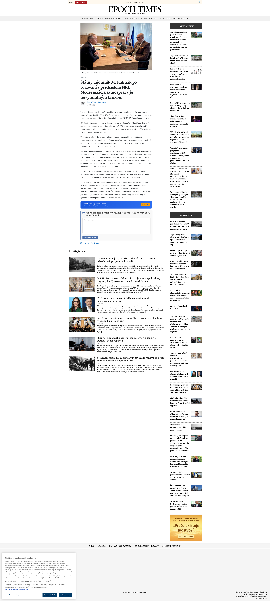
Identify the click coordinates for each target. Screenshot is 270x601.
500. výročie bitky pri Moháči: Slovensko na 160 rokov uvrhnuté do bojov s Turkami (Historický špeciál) (179, 137)
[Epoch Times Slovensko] (135, 14)
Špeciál (165, 19)
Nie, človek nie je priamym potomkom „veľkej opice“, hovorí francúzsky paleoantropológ (179, 74)
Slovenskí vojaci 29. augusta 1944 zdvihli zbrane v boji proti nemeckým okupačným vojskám (130, 359)
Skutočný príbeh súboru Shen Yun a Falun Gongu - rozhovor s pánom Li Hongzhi (179, 121)
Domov (85, 19)
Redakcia (101, 546)
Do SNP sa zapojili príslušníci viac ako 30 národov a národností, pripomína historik (126, 260)
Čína (99, 19)
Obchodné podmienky (171, 546)
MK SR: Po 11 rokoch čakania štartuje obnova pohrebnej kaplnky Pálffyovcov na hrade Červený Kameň (128, 280)
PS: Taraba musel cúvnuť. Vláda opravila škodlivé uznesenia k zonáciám (125, 299)
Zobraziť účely (14, 595)
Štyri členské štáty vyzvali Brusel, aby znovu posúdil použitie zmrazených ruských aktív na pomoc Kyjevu (179, 490)
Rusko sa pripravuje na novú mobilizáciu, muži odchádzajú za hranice (180, 253)
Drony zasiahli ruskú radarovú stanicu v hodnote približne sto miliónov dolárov (179, 265)
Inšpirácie (117, 19)
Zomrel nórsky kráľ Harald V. (178, 307)
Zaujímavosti (146, 19)
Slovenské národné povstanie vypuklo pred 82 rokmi (178, 427)
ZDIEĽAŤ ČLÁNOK (90, 243)
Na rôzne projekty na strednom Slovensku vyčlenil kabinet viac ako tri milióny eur (130, 319)
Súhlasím (65, 595)
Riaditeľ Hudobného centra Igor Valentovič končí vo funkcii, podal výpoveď (126, 339)
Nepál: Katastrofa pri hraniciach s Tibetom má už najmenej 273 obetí (179, 59)
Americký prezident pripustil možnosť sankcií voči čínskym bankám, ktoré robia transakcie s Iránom (179, 461)
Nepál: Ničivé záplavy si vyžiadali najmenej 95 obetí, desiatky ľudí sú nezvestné (180, 107)
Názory (127, 19)
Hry (135, 19)
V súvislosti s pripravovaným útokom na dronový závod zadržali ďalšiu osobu (179, 342)
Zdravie (107, 19)
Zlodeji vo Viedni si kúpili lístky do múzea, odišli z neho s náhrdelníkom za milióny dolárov (179, 279)
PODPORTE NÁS (81, 2)
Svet (92, 19)
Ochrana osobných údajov (147, 546)
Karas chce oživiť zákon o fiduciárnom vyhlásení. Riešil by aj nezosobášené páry (179, 415)
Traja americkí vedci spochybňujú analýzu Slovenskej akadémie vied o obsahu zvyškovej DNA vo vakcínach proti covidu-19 (179, 199)
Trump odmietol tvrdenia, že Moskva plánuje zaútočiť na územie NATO (178, 505)
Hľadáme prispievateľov (120, 546)
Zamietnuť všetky (50, 595)
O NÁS (71, 2)
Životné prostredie (179, 19)
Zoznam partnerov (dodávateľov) (16, 589)
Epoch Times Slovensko (96, 102)
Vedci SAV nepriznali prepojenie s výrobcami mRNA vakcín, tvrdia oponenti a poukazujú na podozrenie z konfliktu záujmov (180, 155)
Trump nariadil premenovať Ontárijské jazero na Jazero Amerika (180, 476)
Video (156, 19)
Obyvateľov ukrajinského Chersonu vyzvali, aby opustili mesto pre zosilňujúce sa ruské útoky (180, 295)
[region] (39, 576)
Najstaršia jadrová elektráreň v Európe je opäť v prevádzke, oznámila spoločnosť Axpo (179, 239)
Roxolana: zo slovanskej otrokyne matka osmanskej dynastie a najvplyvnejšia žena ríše (178, 91)
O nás (91, 546)
